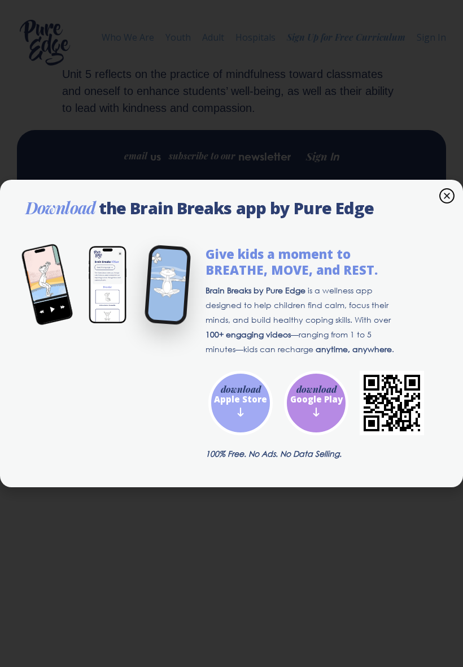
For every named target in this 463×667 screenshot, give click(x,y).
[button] (447, 196)
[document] (231, 333)
